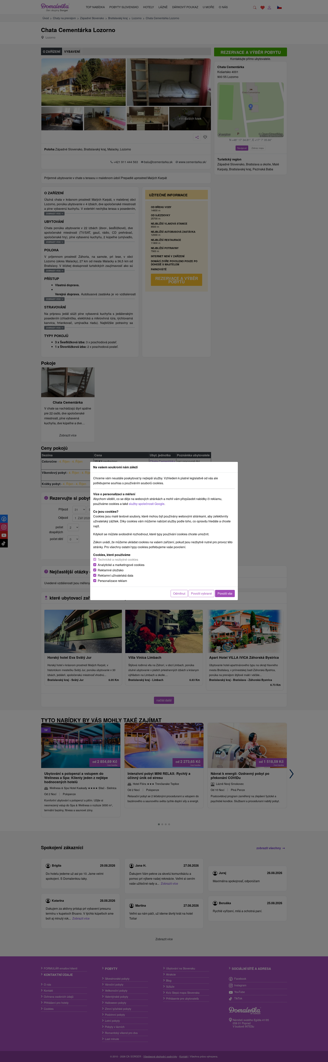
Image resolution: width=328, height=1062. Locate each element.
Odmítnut (179, 593)
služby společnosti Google (146, 504)
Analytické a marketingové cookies (121, 565)
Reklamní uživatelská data (115, 575)
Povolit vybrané (201, 593)
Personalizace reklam (112, 581)
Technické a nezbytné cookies (118, 559)
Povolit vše (225, 593)
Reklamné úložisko (111, 570)
